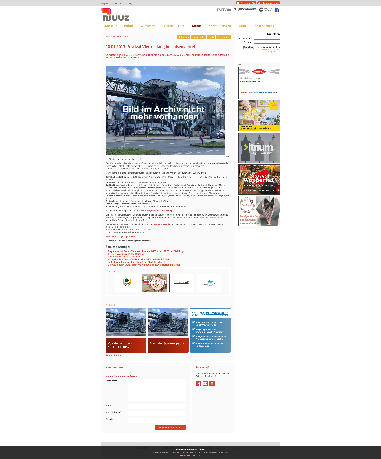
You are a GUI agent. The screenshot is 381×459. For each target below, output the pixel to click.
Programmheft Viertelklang (159, 210)
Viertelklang (223, 37)
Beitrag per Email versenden (205, 383)
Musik (211, 37)
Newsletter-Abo (248, 3)
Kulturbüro (184, 37)
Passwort (248, 42)
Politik (129, 26)
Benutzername (245, 38)
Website (109, 419)
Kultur (196, 26)
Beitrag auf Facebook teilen (198, 383)
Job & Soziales (263, 26)
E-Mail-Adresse (113, 412)
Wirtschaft (148, 26)
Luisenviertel (198, 37)
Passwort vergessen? (270, 49)
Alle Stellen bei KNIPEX (250, 81)
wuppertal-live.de (162, 224)
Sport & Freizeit (220, 26)
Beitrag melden (212, 383)
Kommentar (112, 380)
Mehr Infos (197, 456)
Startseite (110, 26)
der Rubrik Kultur (113, 355)
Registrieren (274, 51)
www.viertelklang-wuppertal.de (120, 236)
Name (109, 405)
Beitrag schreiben (271, 3)
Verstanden (184, 456)
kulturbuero (122, 36)
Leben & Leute (174, 26)
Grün (242, 26)
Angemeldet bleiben (270, 47)
